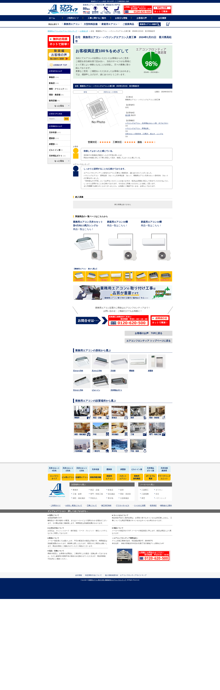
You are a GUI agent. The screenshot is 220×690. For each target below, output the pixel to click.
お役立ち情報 (121, 18)
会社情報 (78, 575)
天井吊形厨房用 (164, 469)
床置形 (52, 144)
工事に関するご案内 (97, 18)
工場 (132, 434)
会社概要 (162, 18)
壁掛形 (52, 138)
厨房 (132, 418)
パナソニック (161, 498)
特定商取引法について (93, 575)
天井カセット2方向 (68, 469)
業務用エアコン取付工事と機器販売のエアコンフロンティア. (107, 580)
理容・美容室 (54, 95)
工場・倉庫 (77, 494)
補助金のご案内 (166, 505)
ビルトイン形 (54, 150)
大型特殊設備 (91, 24)
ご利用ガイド (73, 18)
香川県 (127, 115)
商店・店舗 (97, 418)
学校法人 (93, 498)
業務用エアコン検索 (148, 24)
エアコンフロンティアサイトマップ (133, 575)
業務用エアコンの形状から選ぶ (93, 350)
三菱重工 (145, 490)
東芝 (143, 498)
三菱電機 (145, 494)
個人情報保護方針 (111, 575)
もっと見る (59, 106)
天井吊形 (53, 132)
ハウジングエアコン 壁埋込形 (137, 128)
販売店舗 (53, 100)
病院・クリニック (56, 89)
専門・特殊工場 (155, 434)
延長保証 (153, 505)
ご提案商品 (128, 24)
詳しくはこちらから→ (78, 511)
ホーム (52, 18)
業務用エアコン (72, 24)
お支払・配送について (73, 505)
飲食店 (52, 83)
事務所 (52, 77)
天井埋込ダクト (55, 156)
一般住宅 (96, 451)
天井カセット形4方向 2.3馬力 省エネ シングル (144, 134)
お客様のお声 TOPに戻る (148, 333)
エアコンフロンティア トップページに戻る (148, 340)
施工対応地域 (106, 505)
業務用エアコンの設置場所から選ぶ (95, 400)
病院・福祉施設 (80, 434)
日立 (157, 494)
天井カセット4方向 (111, 92)
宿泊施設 (115, 434)
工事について (92, 505)
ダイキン (159, 490)
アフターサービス (122, 505)
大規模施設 (78, 451)
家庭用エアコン (109, 24)
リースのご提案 (140, 505)
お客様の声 (142, 18)
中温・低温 (134, 451)
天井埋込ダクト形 (150, 469)
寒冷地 (114, 451)
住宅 (85, 92)
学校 (94, 434)
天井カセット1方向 (81, 469)
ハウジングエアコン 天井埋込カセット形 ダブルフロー (146, 123)
